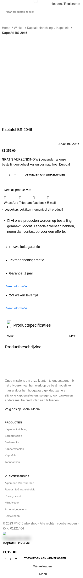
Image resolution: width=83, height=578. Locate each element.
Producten (13, 422)
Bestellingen (12, 515)
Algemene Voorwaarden (19, 482)
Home (6, 27)
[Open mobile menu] (4, 4)
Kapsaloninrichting (40, 27)
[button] (11, 200)
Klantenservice (17, 476)
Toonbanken (12, 461)
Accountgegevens (16, 509)
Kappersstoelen (14, 448)
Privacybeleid (13, 496)
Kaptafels (63, 27)
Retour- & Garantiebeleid (20, 489)
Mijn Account (12, 502)
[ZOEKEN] (81, 10)
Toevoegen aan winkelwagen (44, 174)
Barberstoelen (13, 435)
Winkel (19, 27)
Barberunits (12, 442)
